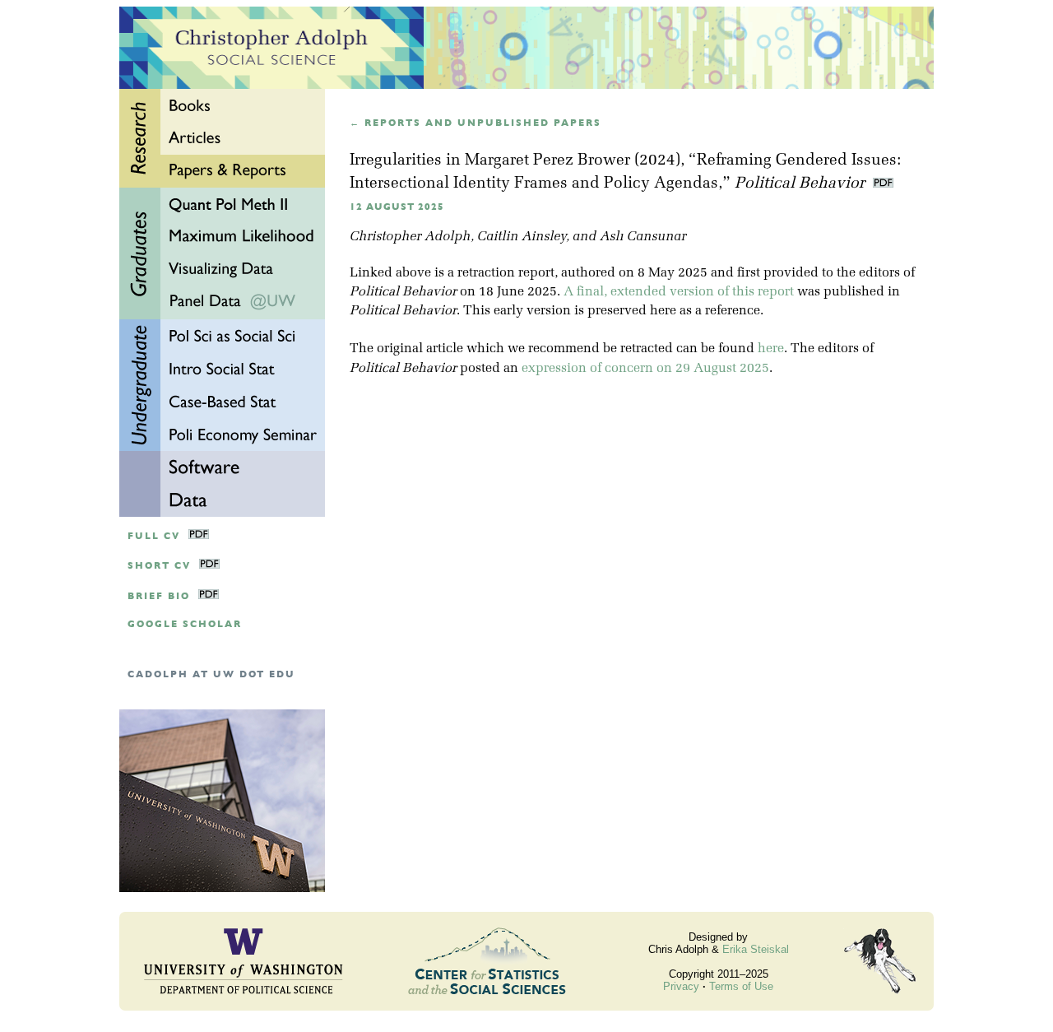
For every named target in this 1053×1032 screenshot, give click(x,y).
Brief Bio (159, 596)
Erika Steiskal (755, 949)
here (771, 349)
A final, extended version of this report (679, 292)
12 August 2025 (397, 207)
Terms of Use (741, 986)
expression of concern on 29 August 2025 (645, 368)
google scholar (185, 624)
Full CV (154, 536)
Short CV (159, 565)
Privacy (681, 986)
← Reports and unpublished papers (475, 123)
